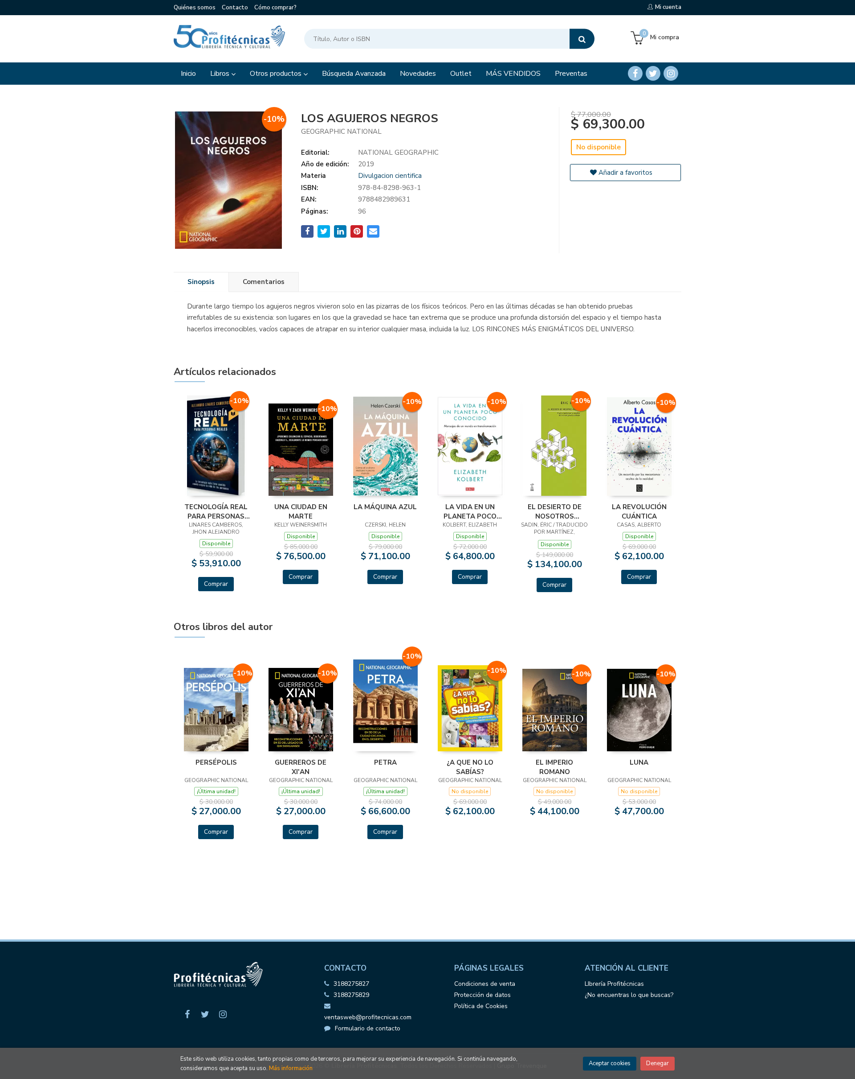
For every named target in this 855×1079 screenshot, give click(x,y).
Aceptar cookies (610, 1063)
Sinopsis (201, 281)
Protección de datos (482, 995)
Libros (220, 73)
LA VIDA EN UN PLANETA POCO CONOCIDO (470, 511)
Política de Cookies (481, 1006)
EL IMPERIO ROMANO (554, 767)
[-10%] (216, 445)
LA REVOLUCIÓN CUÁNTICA (639, 511)
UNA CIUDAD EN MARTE (300, 511)
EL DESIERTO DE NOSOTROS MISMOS (555, 511)
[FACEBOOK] (635, 73)
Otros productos (276, 73)
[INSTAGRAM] (671, 73)
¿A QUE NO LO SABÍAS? (470, 767)
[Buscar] (582, 39)
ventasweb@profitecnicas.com (367, 1017)
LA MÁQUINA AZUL (385, 506)
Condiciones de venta (484, 984)
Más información (291, 1068)
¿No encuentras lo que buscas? (629, 995)
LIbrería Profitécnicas (614, 984)
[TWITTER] (653, 73)
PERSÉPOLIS (216, 762)
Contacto (235, 8)
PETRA (385, 762)
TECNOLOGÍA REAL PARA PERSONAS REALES (216, 511)
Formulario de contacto (367, 1028)
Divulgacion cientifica (390, 175)
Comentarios (264, 281)
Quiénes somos (195, 8)
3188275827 (351, 984)
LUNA (639, 762)
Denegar (657, 1063)
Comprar (216, 584)
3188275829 (351, 995)
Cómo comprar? (275, 8)
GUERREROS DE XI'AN (300, 767)
